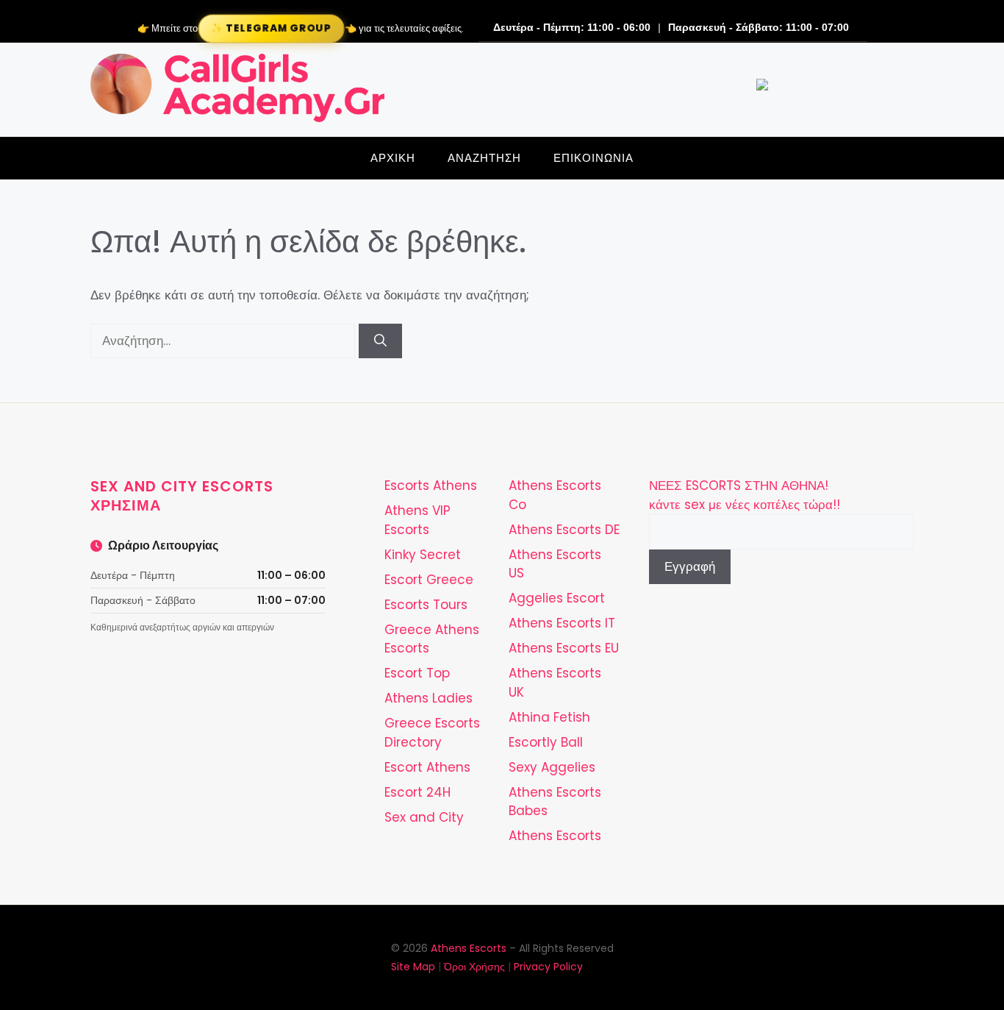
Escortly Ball (546, 742)
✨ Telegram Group (271, 28)
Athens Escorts (555, 835)
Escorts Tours (425, 605)
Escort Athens (427, 767)
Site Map (413, 966)
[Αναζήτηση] (380, 341)
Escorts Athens (430, 485)
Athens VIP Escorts (417, 520)
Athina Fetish (549, 717)
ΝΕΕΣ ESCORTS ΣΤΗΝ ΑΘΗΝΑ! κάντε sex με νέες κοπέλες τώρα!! (744, 495)
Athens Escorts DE (564, 529)
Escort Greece (428, 579)
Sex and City (424, 817)
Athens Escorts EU (564, 648)
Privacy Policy (548, 966)
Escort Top (417, 673)
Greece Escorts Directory (432, 732)
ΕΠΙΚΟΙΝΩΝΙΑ (593, 158)
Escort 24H (417, 792)
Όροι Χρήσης (474, 966)
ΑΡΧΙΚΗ (392, 158)
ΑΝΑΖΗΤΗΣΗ (484, 158)
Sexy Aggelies (552, 767)
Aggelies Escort (557, 598)
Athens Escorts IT (562, 623)
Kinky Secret (422, 554)
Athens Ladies (428, 698)
